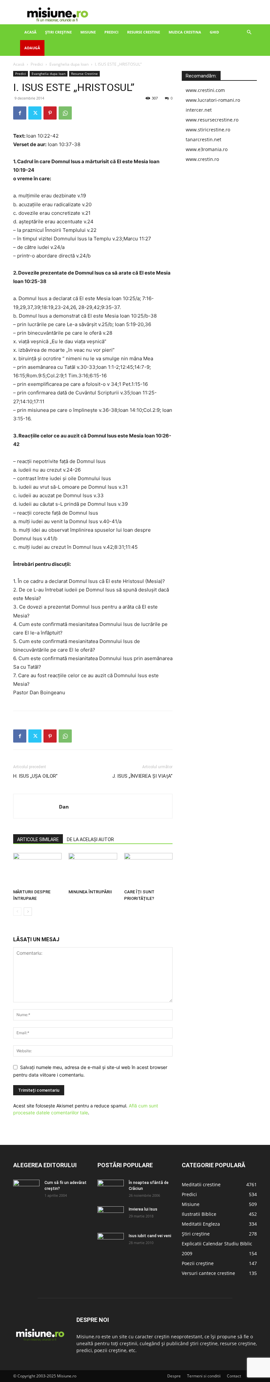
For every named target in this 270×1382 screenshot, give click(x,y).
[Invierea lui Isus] (110, 1215)
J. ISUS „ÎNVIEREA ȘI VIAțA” (142, 776)
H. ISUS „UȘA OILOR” (35, 776)
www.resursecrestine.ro (212, 120)
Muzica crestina (185, 32)
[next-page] (28, 911)
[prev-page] (17, 911)
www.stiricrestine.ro (208, 129)
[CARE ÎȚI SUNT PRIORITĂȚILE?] (148, 869)
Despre (174, 1376)
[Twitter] (34, 113)
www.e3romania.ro (207, 149)
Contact (234, 1376)
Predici (111, 32)
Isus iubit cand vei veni (150, 1236)
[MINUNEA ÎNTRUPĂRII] (92, 869)
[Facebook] (19, 113)
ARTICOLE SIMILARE (38, 839)
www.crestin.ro (202, 159)
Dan (64, 806)
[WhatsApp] (65, 113)
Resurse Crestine (143, 32)
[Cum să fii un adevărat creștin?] (26, 1189)
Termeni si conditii (204, 1376)
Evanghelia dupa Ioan (69, 64)
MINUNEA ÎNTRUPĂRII (90, 891)
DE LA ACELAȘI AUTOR (90, 839)
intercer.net (199, 110)
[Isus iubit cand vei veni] (110, 1242)
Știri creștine (58, 32)
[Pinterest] (50, 113)
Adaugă (32, 47)
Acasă (30, 32)
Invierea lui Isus (143, 1209)
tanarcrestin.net (203, 139)
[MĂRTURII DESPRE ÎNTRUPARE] (37, 869)
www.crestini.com (205, 90)
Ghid (214, 32)
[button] (249, 32)
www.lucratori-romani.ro (213, 100)
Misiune (88, 32)
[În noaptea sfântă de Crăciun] (110, 1189)
